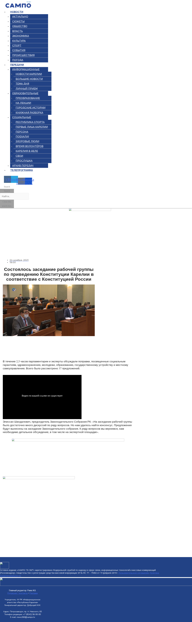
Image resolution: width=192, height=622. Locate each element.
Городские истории (30, 107)
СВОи (19, 155)
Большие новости (29, 78)
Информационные (25, 69)
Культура (19, 40)
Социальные (21, 117)
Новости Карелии (29, 73)
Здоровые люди (27, 141)
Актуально (20, 16)
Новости (16, 11)
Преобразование (28, 98)
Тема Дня (22, 83)
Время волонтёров (29, 146)
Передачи (17, 64)
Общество (19, 26)
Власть (17, 31)
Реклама (34, 593)
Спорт (16, 45)
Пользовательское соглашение (133, 573)
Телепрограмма (21, 170)
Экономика (20, 35)
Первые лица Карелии (32, 126)
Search (7, 191)
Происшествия (23, 55)
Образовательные (25, 93)
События (18, 50)
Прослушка (24, 160)
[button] (7, 187)
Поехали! (22, 136)
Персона (22, 131)
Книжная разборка (29, 112)
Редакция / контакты (17, 593)
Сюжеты (18, 21)
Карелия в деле (27, 150)
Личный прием (27, 88)
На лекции (23, 102)
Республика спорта (30, 122)
